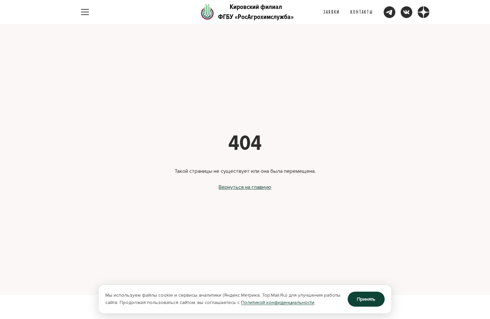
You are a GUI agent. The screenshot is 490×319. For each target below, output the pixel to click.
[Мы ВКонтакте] (406, 12)
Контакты (361, 12)
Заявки (331, 12)
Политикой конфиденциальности (277, 302)
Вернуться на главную (245, 187)
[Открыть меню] (85, 12)
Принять (366, 299)
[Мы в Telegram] (389, 12)
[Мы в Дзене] (423, 12)
